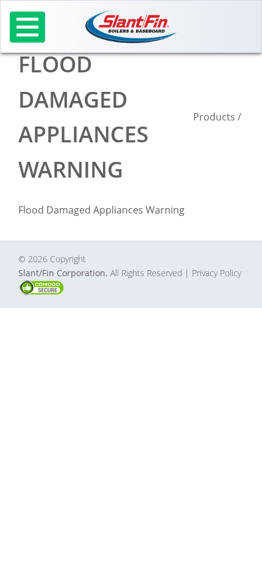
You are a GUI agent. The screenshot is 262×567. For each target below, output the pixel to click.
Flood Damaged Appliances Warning (101, 210)
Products (214, 116)
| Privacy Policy (213, 273)
